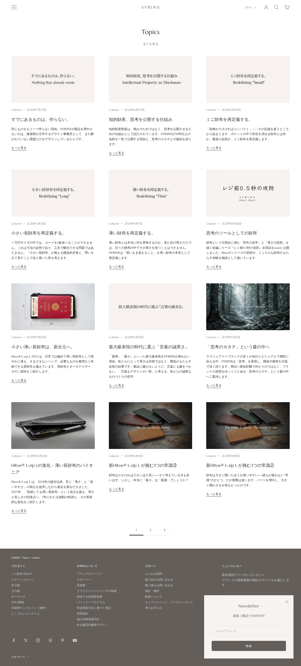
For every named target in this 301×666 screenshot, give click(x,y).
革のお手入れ (153, 608)
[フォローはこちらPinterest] (62, 640)
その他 (15, 591)
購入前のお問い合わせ (159, 579)
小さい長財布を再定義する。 (38, 233)
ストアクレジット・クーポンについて (169, 602)
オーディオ (18, 596)
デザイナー (84, 579)
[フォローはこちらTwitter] (26, 640)
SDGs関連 (17, 602)
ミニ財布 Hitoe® (21, 573)
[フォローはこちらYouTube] (74, 640)
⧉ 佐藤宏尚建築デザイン (92, 624)
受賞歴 (81, 585)
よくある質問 (153, 573)
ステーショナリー (22, 579)
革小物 (15, 585)
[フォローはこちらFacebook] (13, 640)
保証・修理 (152, 591)
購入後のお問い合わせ (159, 585)
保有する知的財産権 (89, 596)
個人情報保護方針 (88, 619)
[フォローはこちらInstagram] (38, 640)
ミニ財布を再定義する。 (229, 119)
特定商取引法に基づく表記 (94, 608)
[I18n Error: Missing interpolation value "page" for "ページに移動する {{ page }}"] (165, 530)
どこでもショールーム (25, 613)
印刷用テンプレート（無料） (29, 608)
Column (16, 109)
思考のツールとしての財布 (231, 233)
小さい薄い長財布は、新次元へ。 (43, 346)
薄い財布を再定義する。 (132, 233)
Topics (26, 557)
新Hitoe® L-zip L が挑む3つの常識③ (143, 465)
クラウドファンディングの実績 (96, 591)
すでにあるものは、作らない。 (41, 119)
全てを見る (150, 44)
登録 (249, 646)
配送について (153, 596)
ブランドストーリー (89, 573)
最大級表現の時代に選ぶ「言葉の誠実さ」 (149, 346)
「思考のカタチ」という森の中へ (238, 346)
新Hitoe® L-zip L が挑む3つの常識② (240, 465)
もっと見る (19, 148)
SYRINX (15, 557)
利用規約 (82, 613)
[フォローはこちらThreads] (50, 640)
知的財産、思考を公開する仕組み (140, 119)
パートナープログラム (91, 602)
